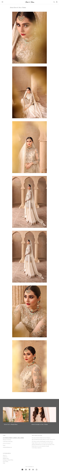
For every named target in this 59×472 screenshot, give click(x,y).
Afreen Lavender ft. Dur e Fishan (39, 424)
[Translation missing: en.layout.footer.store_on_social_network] (22, 470)
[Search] (54, 2)
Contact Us (5, 456)
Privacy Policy (5, 461)
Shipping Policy (6, 458)
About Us (5, 455)
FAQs (4, 463)
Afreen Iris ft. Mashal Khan (10, 424)
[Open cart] (56, 2)
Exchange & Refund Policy (8, 460)
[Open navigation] (2, 1)
